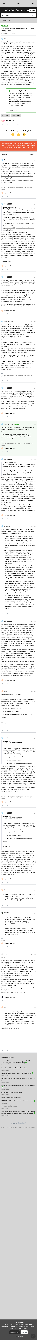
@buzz (13, 923)
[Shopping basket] (33, 3)
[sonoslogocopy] (18, 3)
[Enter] (3, 15)
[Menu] (3, 3)
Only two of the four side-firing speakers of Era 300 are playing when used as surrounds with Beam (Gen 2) (18, 1112)
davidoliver (7, 526)
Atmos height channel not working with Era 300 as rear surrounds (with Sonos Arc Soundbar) (18, 1062)
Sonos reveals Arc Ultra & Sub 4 (11, 1097)
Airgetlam (6, 913)
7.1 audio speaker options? (9, 1106)
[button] (2, 11)
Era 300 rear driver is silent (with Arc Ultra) (14, 1068)
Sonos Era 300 (16, 115)
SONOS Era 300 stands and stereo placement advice (17, 1101)
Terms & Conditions (6, 1127)
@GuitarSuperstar (6, 624)
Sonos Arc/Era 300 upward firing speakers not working (18, 1085)
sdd (5, 39)
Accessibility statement (29, 1127)
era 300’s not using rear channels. (11, 1092)
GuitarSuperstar (8, 160)
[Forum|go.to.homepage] (14, 10)
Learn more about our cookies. (18, 1328)
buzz (5, 954)
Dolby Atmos (5, 115)
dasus (5, 691)
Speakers (4, 1103)
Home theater (7, 20)
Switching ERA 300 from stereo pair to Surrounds (16, 1073)
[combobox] (18, 15)
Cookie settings (17, 1127)
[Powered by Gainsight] (18, 1123)
